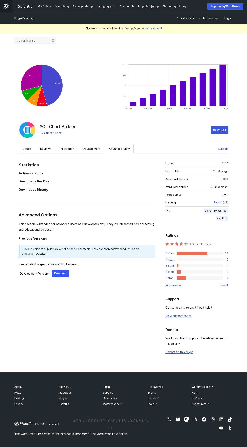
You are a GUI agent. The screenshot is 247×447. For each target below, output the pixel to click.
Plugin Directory (24, 18)
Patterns (64, 403)
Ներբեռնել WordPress (225, 6)
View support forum (178, 316)
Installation (67, 149)
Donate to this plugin (179, 352)
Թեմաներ (65, 392)
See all (224, 285)
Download (219, 129)
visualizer (222, 218)
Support (223, 149)
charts (208, 210)
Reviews (45, 149)
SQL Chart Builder (58, 126)
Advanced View (119, 149)
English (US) (221, 202)
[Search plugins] (52, 40)
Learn (106, 386)
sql (225, 210)
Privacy (18, 403)
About (18, 386)
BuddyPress (200, 403)
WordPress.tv (112, 403)
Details (26, 149)
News (17, 392)
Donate (153, 398)
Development (91, 149)
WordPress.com (203, 386)
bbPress (198, 398)
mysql (217, 210)
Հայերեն (54, 424)
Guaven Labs (53, 133)
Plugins (63, 398)
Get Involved (155, 386)
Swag (152, 403)
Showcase (65, 386)
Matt (196, 392)
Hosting (19, 398)
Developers (110, 398)
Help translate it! (152, 28)
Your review (173, 285)
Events (152, 392)
